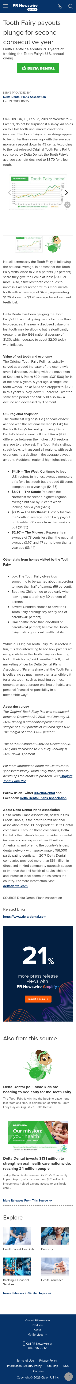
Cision (45, 1377)
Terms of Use (25, 1360)
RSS (66, 1366)
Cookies (38, 1371)
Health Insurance (52, 1280)
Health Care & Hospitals (18, 1249)
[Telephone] (59, 6)
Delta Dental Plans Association (43, 798)
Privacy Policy (48, 1360)
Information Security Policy (24, 1366)
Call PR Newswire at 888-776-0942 (38, 1345)
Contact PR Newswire (37, 1320)
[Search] (70, 6)
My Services (36, 1334)
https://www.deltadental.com (24, 916)
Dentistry (47, 1249)
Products (38, 1325)
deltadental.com (15, 885)
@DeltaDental (44, 792)
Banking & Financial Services (16, 1282)
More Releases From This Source (25, 1201)
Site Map (52, 1366)
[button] (38, 68)
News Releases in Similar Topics (25, 1293)
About (37, 1330)
